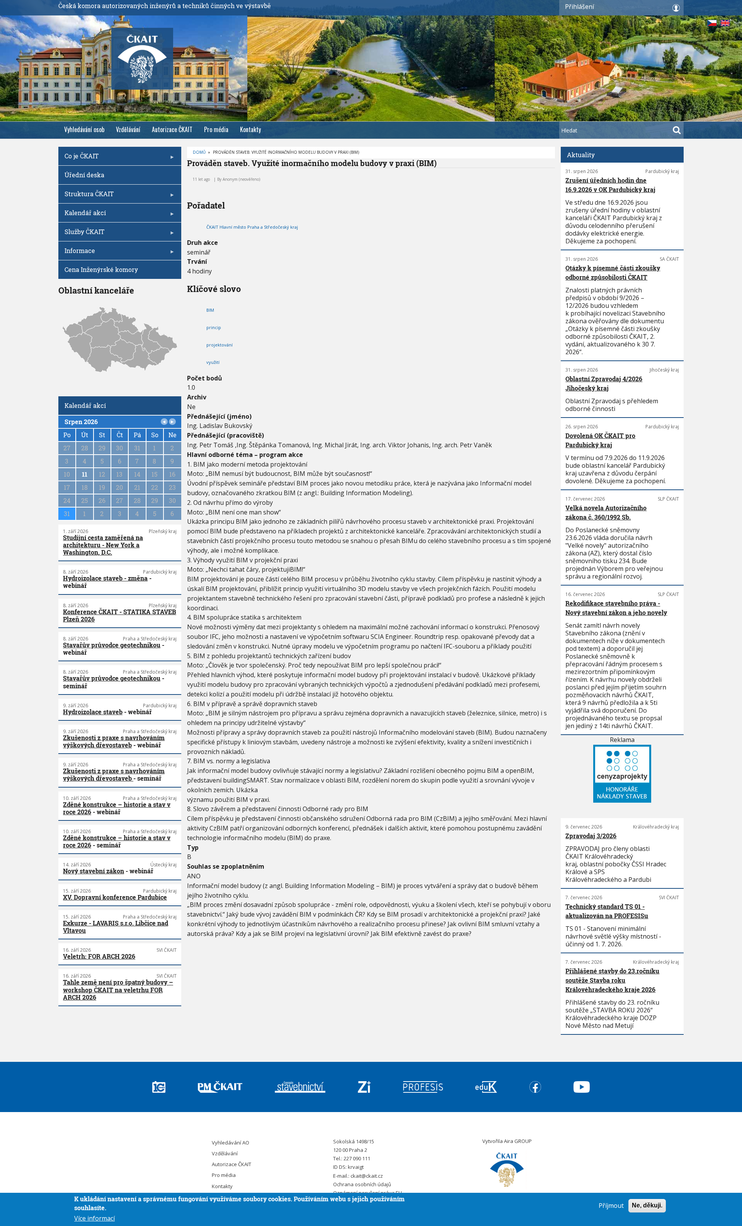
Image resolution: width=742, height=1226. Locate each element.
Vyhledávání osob (84, 129)
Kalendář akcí (82, 215)
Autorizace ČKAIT (172, 129)
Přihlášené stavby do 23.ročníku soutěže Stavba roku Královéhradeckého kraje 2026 (612, 980)
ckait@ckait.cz (367, 1175)
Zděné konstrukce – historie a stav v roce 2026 (116, 808)
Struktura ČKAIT (86, 196)
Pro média (216, 129)
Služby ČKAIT (81, 234)
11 (84, 474)
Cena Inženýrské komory (101, 269)
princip (213, 327)
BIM (210, 310)
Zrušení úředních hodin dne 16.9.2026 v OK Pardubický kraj (610, 185)
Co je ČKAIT (78, 158)
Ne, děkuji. (647, 1205)
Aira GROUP (518, 1141)
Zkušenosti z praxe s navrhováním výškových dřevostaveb (114, 741)
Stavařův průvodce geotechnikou (111, 645)
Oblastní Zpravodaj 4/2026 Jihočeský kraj (603, 383)
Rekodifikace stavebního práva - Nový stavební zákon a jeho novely (616, 607)
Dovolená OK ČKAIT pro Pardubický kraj (600, 440)
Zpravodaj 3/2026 (590, 836)
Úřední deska (84, 175)
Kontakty (250, 129)
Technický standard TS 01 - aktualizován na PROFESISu (606, 911)
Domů (199, 152)
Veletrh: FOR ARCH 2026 (99, 956)
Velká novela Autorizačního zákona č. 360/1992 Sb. (606, 512)
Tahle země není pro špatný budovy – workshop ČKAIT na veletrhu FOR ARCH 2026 (118, 989)
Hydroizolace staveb (93, 712)
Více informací (94, 1218)
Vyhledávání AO (230, 1142)
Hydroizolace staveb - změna (105, 578)
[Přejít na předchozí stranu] (164, 421)
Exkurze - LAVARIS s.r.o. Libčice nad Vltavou (115, 926)
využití (213, 362)
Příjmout (611, 1205)
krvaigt (356, 1166)
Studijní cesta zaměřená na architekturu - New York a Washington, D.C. (103, 544)
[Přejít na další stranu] (172, 421)
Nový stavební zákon (93, 871)
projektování (219, 345)
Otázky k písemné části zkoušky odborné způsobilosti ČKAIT (612, 272)
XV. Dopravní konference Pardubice (115, 897)
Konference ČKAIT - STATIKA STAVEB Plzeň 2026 (119, 615)
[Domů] (507, 1170)
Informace (76, 253)
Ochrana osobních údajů (362, 1184)
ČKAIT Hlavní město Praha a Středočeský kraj (252, 227)
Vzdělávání (128, 129)
